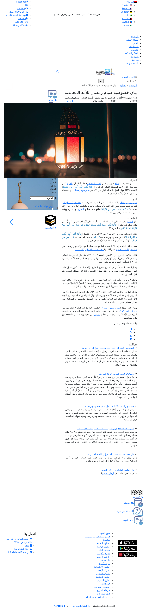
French (126, 8)
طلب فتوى (105, 560)
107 (27, 545)
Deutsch (125, 11)
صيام (117, 183)
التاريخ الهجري (103, 580)
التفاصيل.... (132, 218)
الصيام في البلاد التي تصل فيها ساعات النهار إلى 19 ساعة (108, 348)
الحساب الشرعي (102, 586)
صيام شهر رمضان (81, 190)
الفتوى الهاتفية (103, 546)
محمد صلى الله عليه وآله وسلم (89, 249)
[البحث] (57, 71)
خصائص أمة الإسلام (71, 202)
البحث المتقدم (128, 77)
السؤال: (133, 180)
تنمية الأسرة (104, 563)
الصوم (70, 101)
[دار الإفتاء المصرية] (105, 70)
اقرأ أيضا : (132, 344)
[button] (53, 222)
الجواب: (133, 199)
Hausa (126, 25)
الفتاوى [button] (122, 85)
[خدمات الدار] (137, 492)
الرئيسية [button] (133, 85)
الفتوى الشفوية (103, 573)
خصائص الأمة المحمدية (126, 249)
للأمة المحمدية (94, 183)
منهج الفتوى (104, 533)
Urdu (127, 15)
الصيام (69, 183)
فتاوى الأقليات (103, 553)
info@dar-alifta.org (18, 552)
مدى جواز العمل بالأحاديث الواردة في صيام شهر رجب (109, 406)
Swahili (126, 21)
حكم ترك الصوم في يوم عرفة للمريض (116, 373)
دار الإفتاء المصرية (81, 606)
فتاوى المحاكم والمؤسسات (97, 536)
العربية (131, 1)
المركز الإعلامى (103, 570)
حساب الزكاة (104, 550)
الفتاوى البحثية (103, 543)
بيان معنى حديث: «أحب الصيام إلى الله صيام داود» (111, 454)
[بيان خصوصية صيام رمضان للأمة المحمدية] (131, 328)
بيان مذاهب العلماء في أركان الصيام (117, 470)
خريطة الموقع (103, 590)
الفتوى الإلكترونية (102, 566)
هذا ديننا (106, 539)
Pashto (126, 18)
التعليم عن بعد (103, 556)
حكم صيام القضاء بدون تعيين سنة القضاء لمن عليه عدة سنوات (105, 428)
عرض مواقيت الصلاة (44, 206)
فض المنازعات (103, 593)
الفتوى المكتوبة (103, 576)
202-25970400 (21, 548)
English (126, 5)
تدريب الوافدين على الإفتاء (98, 597)
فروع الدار (105, 583)
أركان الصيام (108, 473)
